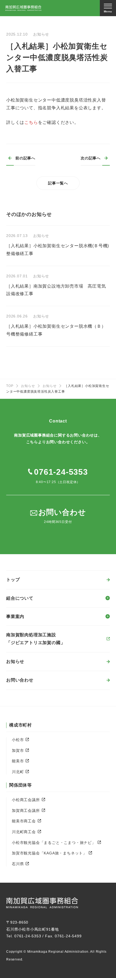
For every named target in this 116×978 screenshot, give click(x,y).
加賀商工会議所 (26, 810)
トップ (13, 579)
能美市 (18, 761)
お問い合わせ (19, 680)
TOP (9, 386)
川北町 (18, 772)
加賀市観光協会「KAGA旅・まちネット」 (49, 853)
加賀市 (18, 750)
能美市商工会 (24, 821)
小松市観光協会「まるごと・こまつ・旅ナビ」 (54, 842)
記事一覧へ (58, 183)
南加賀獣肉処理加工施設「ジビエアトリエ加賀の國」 (35, 639)
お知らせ (28, 386)
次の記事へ (91, 158)
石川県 (18, 864)
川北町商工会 (24, 832)
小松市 (18, 740)
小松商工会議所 (26, 800)
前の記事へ (25, 158)
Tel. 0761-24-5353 (23, 936)
